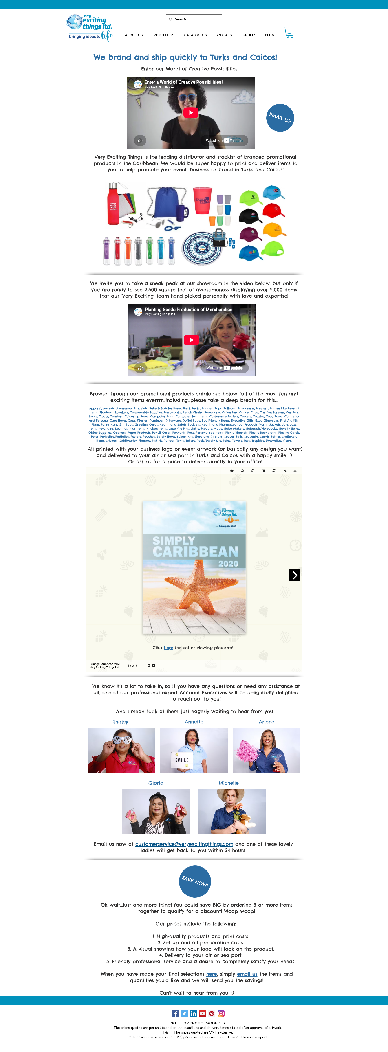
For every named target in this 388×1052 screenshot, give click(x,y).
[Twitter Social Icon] (184, 1013)
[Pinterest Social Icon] (211, 1013)
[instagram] (221, 1013)
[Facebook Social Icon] (175, 1013)
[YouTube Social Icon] (202, 1013)
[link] (289, 32)
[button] (134, 35)
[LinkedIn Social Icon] (193, 1013)
